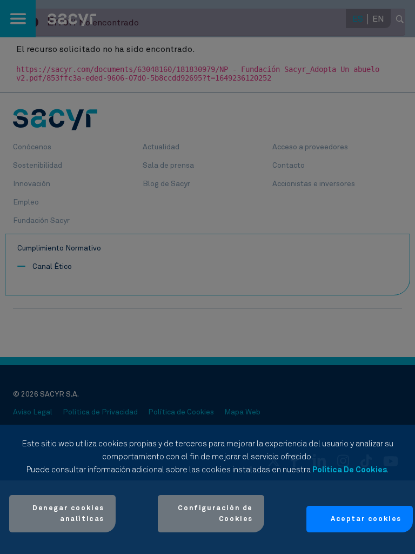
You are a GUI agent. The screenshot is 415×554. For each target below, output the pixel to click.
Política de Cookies (349, 470)
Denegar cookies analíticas (68, 514)
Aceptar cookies (366, 519)
